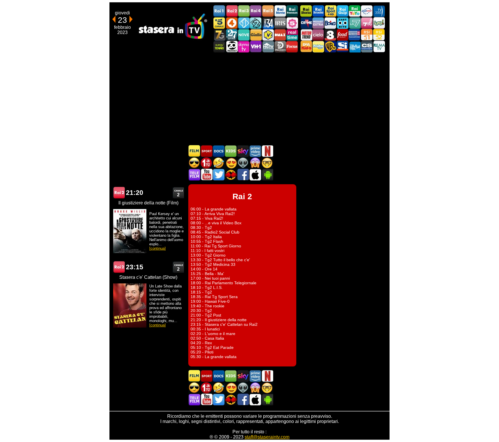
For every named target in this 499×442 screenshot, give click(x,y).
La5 (292, 23)
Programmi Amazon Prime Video (255, 151)
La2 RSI (379, 35)
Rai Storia (306, 11)
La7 (355, 23)
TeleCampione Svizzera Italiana (355, 35)
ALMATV (379, 46)
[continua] (157, 248)
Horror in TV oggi (255, 163)
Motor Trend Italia (306, 35)
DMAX (280, 35)
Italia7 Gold (219, 35)
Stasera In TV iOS (255, 174)
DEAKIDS (306, 46)
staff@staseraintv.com (267, 437)
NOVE (244, 35)
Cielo (318, 35)
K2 (268, 35)
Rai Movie (280, 11)
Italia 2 (256, 23)
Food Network (342, 35)
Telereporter (355, 46)
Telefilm (194, 174)
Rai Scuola (318, 11)
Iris (280, 23)
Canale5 (219, 23)
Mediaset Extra (318, 23)
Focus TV (292, 46)
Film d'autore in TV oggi (267, 163)
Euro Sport (367, 11)
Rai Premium (292, 11)
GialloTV (256, 35)
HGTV (268, 46)
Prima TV (206, 163)
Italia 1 (244, 23)
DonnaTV (244, 46)
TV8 (330, 35)
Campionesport (367, 46)
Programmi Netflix (267, 151)
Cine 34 (268, 23)
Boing (330, 23)
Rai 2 (119, 193)
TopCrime (306, 23)
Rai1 (219, 11)
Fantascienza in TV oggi (243, 163)
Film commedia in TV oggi (219, 163)
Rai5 (268, 11)
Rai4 (256, 11)
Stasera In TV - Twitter (219, 174)
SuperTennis (219, 46)
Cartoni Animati (231, 151)
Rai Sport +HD (330, 11)
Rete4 (232, 23)
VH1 (256, 46)
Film (194, 151)
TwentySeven (232, 35)
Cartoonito (342, 23)
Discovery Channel (280, 46)
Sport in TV (206, 151)
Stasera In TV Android (267, 174)
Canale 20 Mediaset (232, 46)
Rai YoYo (355, 11)
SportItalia (342, 46)
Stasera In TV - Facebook (243, 174)
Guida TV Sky (243, 151)
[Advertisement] (249, 98)
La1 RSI (367, 35)
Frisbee (318, 46)
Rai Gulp (342, 11)
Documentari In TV (219, 151)
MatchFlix (231, 174)
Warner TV (330, 46)
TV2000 (379, 11)
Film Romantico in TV (231, 163)
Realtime (292, 35)
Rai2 (232, 11)
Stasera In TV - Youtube (206, 174)
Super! (379, 23)
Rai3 (244, 11)
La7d (367, 23)
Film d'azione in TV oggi (194, 163)
